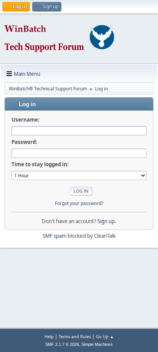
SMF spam (54, 235)
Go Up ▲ (105, 336)
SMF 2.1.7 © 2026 (62, 344)
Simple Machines (97, 344)
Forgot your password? (79, 203)
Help (49, 336)
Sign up (106, 221)
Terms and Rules (75, 336)
